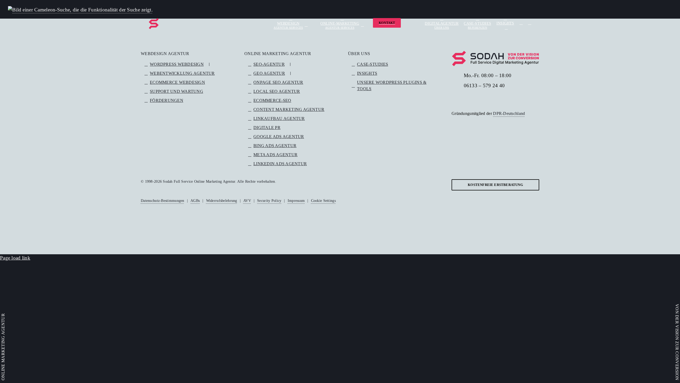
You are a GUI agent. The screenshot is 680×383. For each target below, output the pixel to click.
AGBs (195, 201)
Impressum (296, 201)
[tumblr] (487, 99)
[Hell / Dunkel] (529, 23)
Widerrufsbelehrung (221, 201)
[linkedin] (479, 99)
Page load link (15, 258)
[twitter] (461, 99)
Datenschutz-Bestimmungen (162, 201)
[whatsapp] (504, 99)
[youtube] (470, 99)
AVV (247, 201)
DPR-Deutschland (509, 113)
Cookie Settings (323, 201)
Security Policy (269, 201)
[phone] (521, 99)
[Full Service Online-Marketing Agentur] (167, 23)
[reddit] (496, 99)
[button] (521, 22)
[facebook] (453, 99)
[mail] (513, 99)
